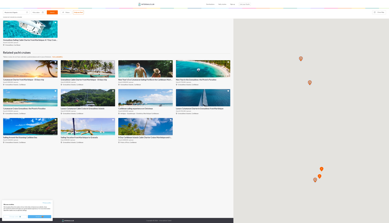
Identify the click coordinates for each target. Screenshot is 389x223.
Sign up (232, 4)
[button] (309, 83)
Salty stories (222, 4)
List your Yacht (245, 4)
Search (52, 12)
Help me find (78, 12)
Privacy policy (47, 203)
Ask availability (57, 57)
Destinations (210, 4)
